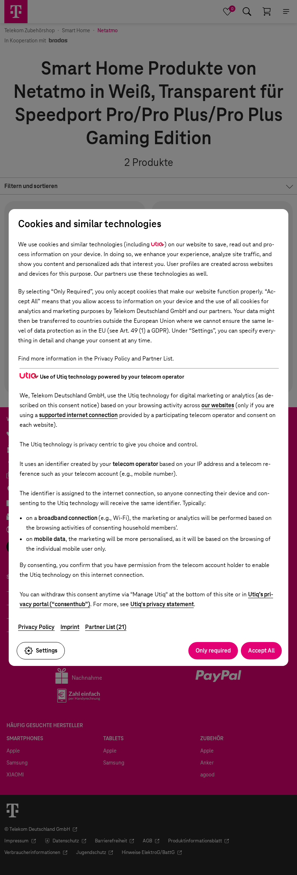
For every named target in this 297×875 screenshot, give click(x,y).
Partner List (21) (105, 627)
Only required (213, 650)
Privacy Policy (36, 627)
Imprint (69, 627)
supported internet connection (78, 415)
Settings (46, 650)
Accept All (261, 650)
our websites (217, 405)
